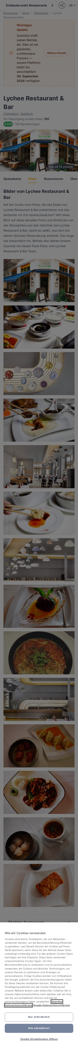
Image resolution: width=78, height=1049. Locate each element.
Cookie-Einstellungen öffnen (39, 1039)
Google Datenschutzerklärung (51, 1005)
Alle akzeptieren (39, 1028)
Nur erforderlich (39, 1016)
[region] (39, 985)
